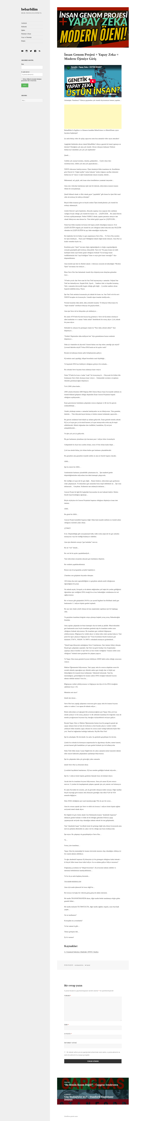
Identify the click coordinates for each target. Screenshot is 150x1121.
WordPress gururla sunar (71, 1116)
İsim (22, 64)
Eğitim (23, 30)
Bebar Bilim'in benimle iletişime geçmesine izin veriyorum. (31, 79)
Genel (88, 965)
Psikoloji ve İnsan (26, 34)
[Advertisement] (93, 117)
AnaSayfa (24, 23)
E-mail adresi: (25, 72)
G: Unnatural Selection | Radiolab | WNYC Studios (81, 952)
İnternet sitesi (70, 1043)
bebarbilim (29, 9)
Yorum (67, 996)
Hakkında (24, 26)
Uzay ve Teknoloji (26, 37)
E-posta (68, 1034)
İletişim (23, 41)
